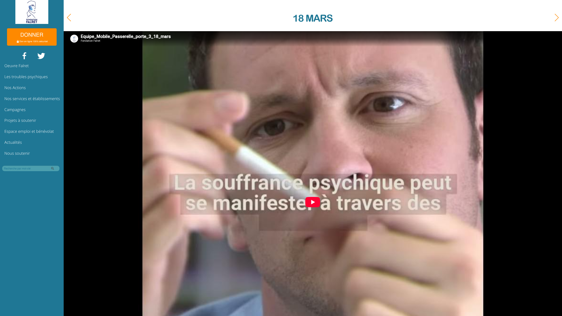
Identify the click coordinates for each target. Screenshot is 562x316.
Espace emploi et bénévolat (29, 131)
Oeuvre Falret (16, 65)
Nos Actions (15, 87)
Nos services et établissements (32, 98)
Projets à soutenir (20, 120)
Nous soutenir (17, 153)
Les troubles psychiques (26, 76)
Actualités (13, 142)
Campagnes (15, 109)
